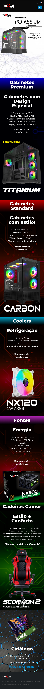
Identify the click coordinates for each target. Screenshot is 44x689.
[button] (37, 3)
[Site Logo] (8, 6)
